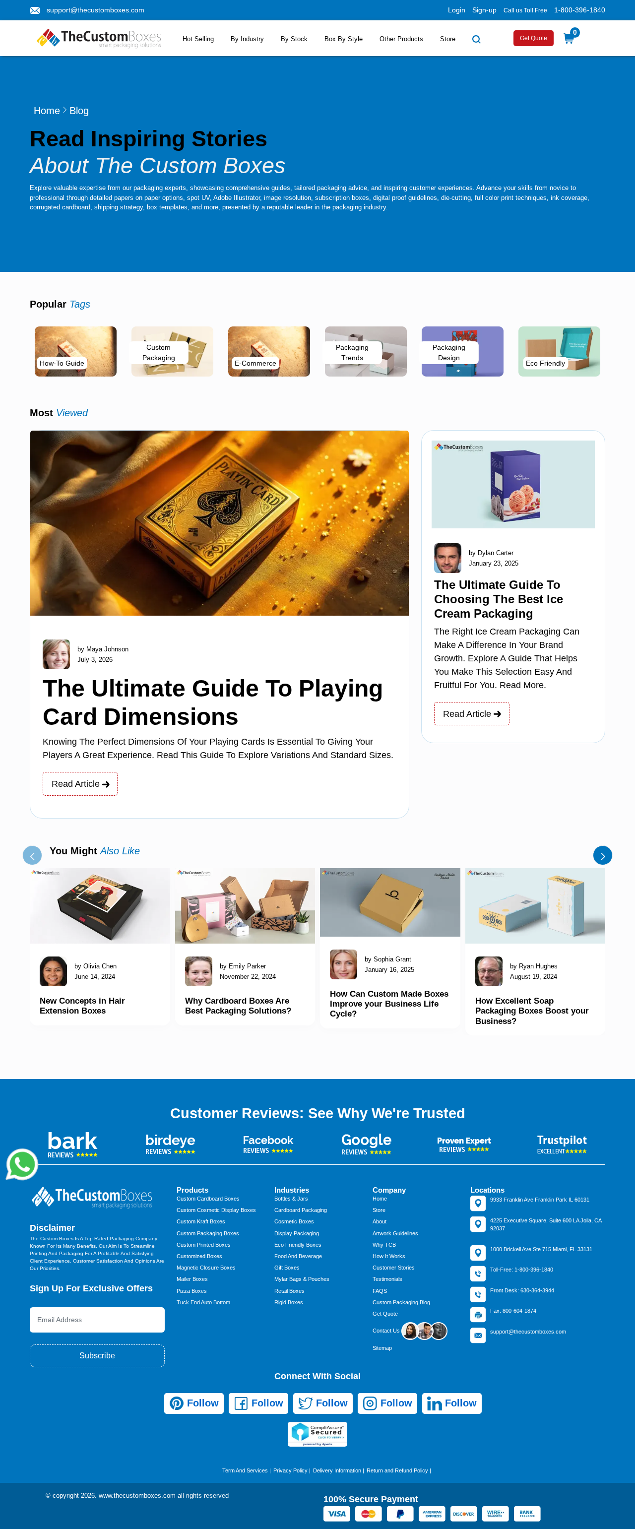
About (379, 1221)
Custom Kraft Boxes (201, 1221)
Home (47, 110)
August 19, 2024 (533, 976)
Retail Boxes (289, 1291)
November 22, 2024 (248, 976)
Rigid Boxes (288, 1302)
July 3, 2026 (95, 659)
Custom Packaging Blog (401, 1302)
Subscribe (97, 1355)
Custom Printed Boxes (204, 1245)
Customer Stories (394, 1268)
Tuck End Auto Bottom (203, 1302)
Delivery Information (337, 1470)
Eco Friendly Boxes (297, 1245)
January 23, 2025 (493, 563)
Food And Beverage (298, 1256)
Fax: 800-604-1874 (513, 1311)
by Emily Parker (243, 966)
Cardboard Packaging (300, 1210)
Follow (201, 1403)
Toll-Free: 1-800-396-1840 (521, 1270)
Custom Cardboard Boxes (208, 1199)
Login (456, 10)
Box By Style (343, 39)
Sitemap (382, 1348)
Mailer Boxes (192, 1279)
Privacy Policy (290, 1470)
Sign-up (484, 10)
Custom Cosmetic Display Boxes (216, 1210)
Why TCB (384, 1245)
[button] (32, 855)
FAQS (380, 1291)
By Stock (294, 39)
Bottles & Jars (291, 1199)
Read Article (77, 784)
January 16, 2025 (389, 969)
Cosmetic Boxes (294, 1221)
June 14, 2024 (94, 976)
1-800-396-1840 (579, 10)
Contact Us (387, 1331)
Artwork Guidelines (395, 1233)
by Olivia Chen (95, 966)
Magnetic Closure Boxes (206, 1268)
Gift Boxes (287, 1268)
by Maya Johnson (102, 649)
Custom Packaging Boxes (208, 1233)
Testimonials (387, 1279)
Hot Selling (198, 39)
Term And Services (245, 1470)
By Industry (247, 39)
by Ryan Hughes (534, 966)
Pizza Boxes (192, 1291)
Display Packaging (296, 1233)
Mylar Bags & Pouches (301, 1279)
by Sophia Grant (388, 959)
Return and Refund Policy (397, 1470)
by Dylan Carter (491, 553)
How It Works (389, 1256)
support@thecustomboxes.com (95, 10)
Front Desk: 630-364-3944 (522, 1290)
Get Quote (533, 38)
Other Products (401, 39)
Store (447, 39)
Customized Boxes (199, 1256)
